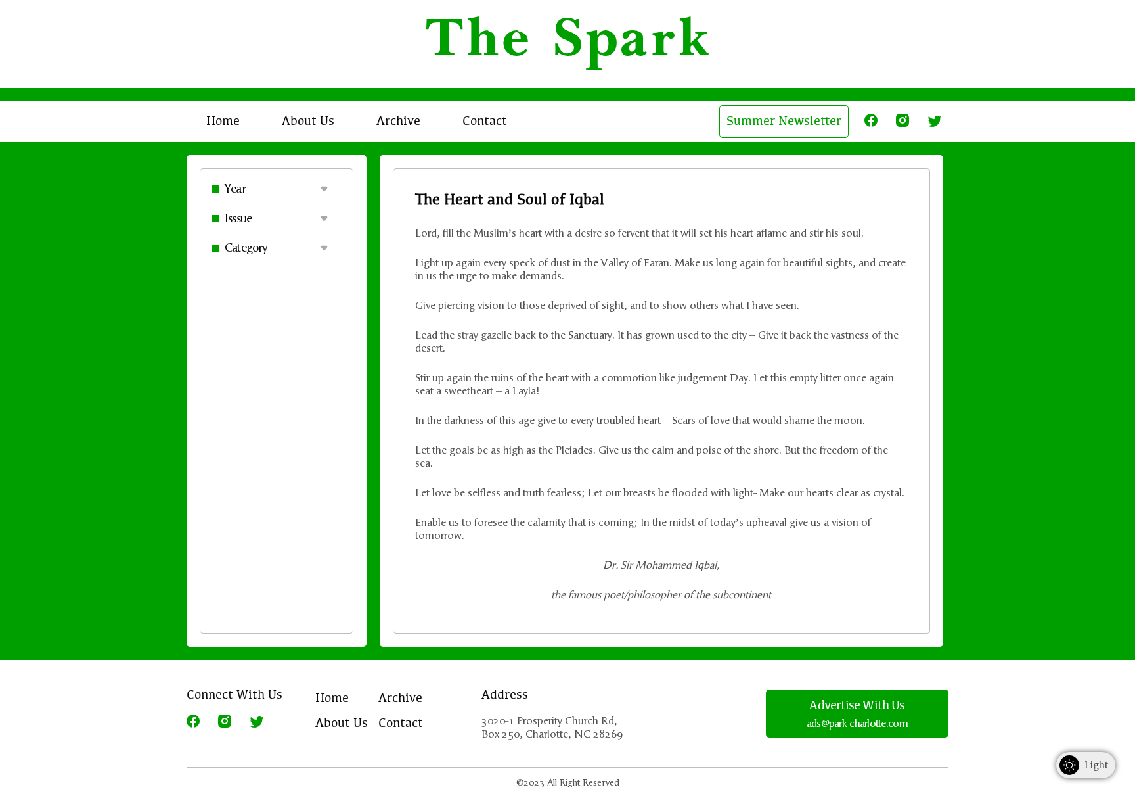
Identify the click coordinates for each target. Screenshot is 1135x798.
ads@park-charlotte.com (857, 724)
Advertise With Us (856, 706)
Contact (484, 121)
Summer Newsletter (783, 121)
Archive (398, 121)
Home (223, 121)
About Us (308, 121)
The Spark (567, 43)
